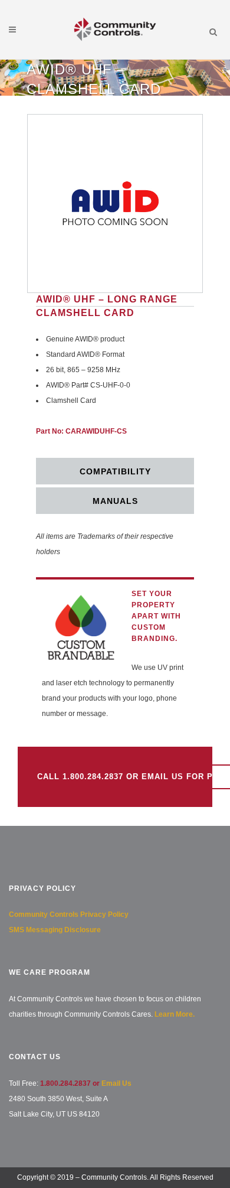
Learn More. (175, 1014)
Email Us (116, 1083)
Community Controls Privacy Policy (69, 914)
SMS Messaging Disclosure (55, 930)
